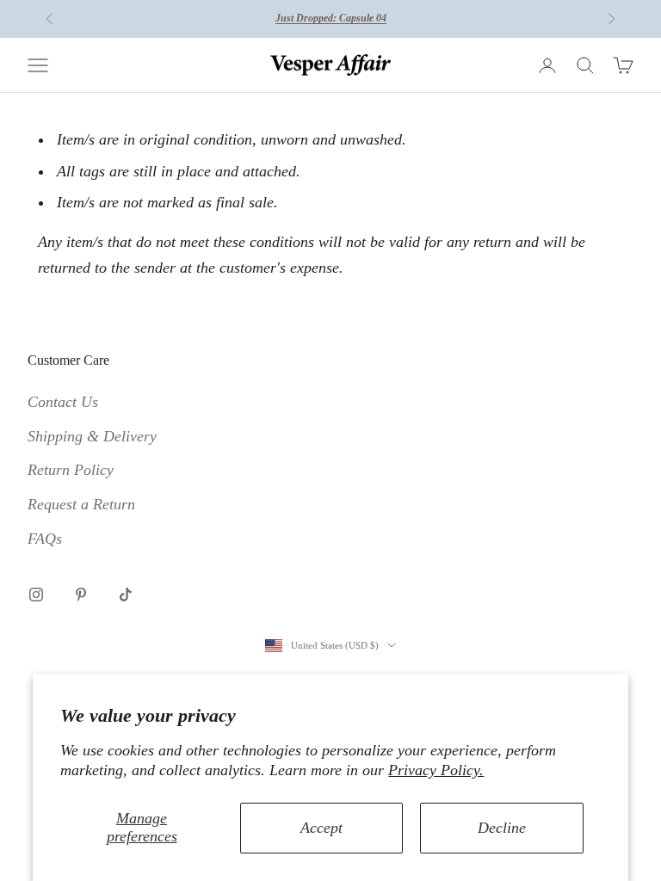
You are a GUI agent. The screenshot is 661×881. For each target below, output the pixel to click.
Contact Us (63, 401)
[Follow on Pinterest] (81, 594)
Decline (502, 827)
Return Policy (71, 469)
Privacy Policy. (436, 770)
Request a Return (81, 504)
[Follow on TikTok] (125, 594)
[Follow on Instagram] (36, 594)
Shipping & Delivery (92, 436)
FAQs (45, 538)
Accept (321, 827)
